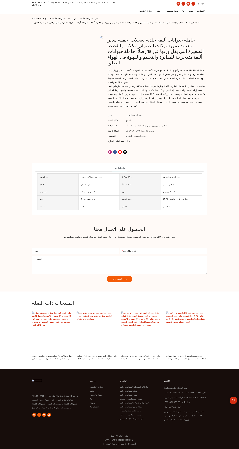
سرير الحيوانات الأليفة (129, 395)
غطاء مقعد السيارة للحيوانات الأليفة (134, 403)
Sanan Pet (37, 18)
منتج (47, 18)
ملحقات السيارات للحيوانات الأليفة (134, 387)
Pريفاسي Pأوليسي (127, 444)
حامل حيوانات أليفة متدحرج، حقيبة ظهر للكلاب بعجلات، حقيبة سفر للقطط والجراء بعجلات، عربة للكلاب (97, 357)
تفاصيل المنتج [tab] (119, 168)
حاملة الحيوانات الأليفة (61, 18)
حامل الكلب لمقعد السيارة (131, 411)
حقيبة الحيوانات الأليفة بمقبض (85, 18)
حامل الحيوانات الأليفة (129, 391)
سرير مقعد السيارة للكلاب (130, 415)
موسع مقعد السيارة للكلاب (131, 399)
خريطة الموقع (112, 444)
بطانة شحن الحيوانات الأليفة (131, 407)
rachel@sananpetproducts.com (190, 397)
